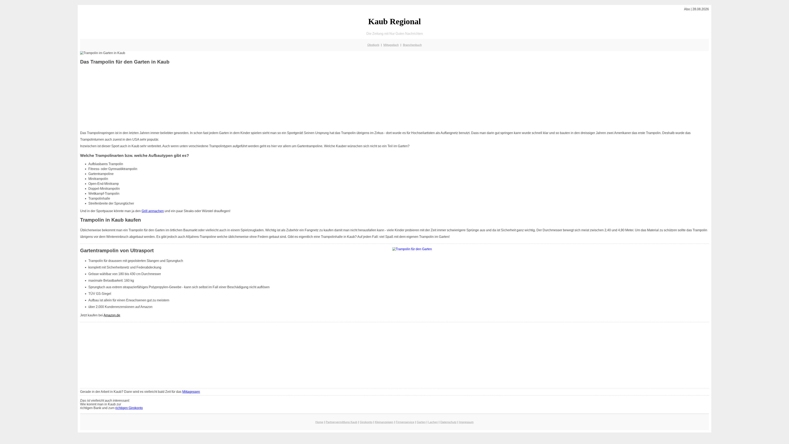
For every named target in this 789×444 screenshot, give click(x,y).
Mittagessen (191, 391)
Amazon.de (112, 315)
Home (319, 422)
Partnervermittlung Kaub (341, 422)
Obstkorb (373, 44)
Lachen (433, 422)
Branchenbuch (412, 44)
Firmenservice (405, 422)
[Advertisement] (394, 97)
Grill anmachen (153, 211)
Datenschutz (448, 422)
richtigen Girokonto (129, 408)
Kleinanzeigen (384, 422)
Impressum (466, 422)
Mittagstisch (391, 44)
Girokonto (366, 422)
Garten (421, 422)
